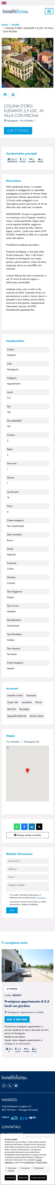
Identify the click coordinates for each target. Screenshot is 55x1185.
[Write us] (16, 1085)
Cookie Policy (29, 1163)
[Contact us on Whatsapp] (4, 1085)
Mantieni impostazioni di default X (38, 1137)
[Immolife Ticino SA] (15, 11)
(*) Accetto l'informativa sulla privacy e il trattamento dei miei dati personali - (28, 896)
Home (5, 24)
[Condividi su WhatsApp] (17, 827)
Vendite (15, 24)
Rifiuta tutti (23, 1178)
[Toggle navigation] (49, 11)
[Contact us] (10, 1085)
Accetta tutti (10, 1178)
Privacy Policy (41, 898)
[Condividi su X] (39, 827)
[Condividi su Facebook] (24, 827)
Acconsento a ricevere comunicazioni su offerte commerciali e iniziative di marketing (28, 903)
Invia (12, 910)
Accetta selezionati (38, 1178)
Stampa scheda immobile (28, 835)
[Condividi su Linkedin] (32, 827)
